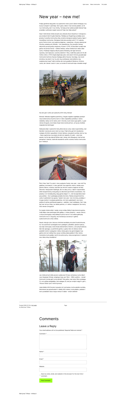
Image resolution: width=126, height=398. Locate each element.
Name (41, 351)
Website (41, 366)
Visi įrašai (34, 305)
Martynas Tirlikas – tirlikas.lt (27, 4)
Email (41, 359)
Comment (42, 333)
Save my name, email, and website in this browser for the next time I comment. (62, 375)
